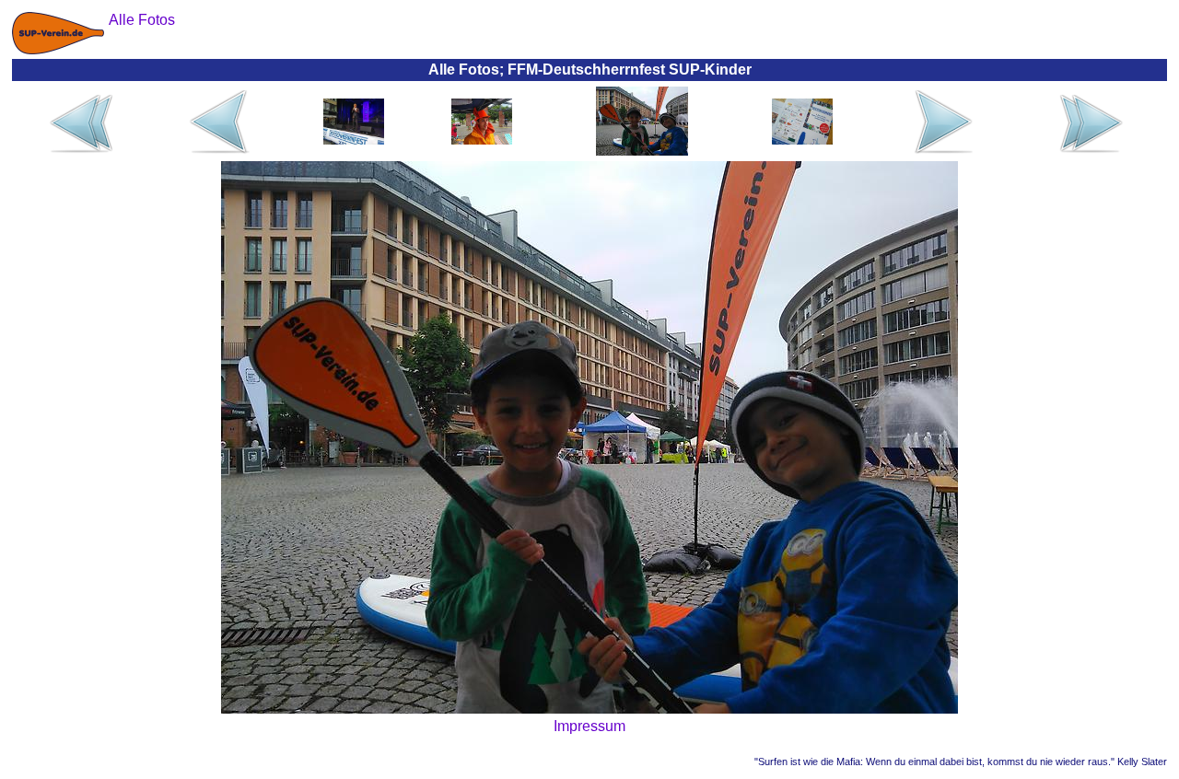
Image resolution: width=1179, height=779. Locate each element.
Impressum (589, 726)
